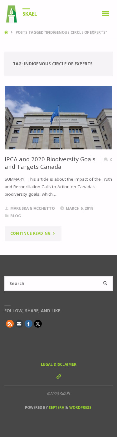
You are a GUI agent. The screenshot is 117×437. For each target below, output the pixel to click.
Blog (15, 216)
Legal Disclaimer (58, 364)
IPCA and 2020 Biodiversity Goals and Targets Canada (50, 162)
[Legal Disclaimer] (58, 376)
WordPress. (80, 407)
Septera (56, 407)
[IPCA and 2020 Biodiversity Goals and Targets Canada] (59, 118)
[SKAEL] (11, 13)
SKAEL (29, 13)
